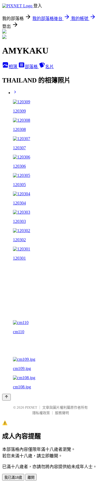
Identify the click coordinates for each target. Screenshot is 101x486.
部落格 (32, 66)
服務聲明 (62, 413)
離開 (30, 477)
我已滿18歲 (13, 477)
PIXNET (31, 407)
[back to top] (6, 397)
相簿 (13, 66)
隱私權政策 (41, 413)
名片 (49, 66)
